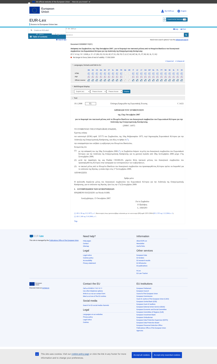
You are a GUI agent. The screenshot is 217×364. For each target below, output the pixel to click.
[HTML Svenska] (182, 73)
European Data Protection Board (148, 323)
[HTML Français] (121, 73)
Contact (86, 243)
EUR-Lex (37, 20)
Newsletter (140, 243)
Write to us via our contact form (94, 294)
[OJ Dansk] (101, 80)
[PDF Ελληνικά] (113, 76)
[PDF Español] (93, 76)
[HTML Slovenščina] (174, 73)
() (127, 140)
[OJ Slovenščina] (174, 80)
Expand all (170, 61)
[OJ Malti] (149, 80)
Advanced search (182, 40)
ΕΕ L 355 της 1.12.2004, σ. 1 (163, 213)
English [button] (183, 11)
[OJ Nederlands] (153, 80)
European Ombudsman (145, 317)
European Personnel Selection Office (149, 325)
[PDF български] (89, 76)
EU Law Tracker (142, 273)
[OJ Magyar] (145, 80)
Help (176, 29)
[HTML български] (89, 73)
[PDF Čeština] (97, 76)
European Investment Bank (146, 315)
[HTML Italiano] (133, 73)
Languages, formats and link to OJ (87, 65)
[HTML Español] (93, 73)
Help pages (87, 241)
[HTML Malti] (149, 73)
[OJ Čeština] (97, 80)
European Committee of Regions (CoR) (150, 312)
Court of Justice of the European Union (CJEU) (153, 299)
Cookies (86, 322)
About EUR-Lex (142, 241)
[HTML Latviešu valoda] (137, 73)
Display (126, 91)
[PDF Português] (162, 76)
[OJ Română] (166, 80)
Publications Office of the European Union (64, 240)
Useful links (141, 246)
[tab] (128, 65)
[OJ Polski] (157, 80)
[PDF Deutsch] (105, 76)
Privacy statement (89, 263)
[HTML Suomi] (178, 73)
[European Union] (35, 284)
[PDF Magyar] (145, 76)
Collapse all (180, 61)
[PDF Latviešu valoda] (137, 76)
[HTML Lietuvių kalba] (141, 73)
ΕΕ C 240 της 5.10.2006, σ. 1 (86, 216)
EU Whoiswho (141, 263)
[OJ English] (117, 80)
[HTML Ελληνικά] (113, 73)
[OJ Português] (162, 80)
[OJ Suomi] (178, 80)
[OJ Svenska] (182, 80)
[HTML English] (117, 73)
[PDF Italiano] (133, 76)
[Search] (186, 35)
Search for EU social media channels (96, 305)
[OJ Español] (93, 80)
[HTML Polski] (157, 73)
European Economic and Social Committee (152, 309)
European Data (142, 255)
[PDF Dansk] (101, 76)
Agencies (140, 331)
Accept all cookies (141, 355)
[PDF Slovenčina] (170, 76)
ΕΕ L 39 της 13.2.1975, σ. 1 (86, 213)
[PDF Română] (166, 76)
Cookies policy (88, 258)
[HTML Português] (162, 73)
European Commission (144, 296)
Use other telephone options (93, 291)
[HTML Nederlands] (153, 73)
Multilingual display (82, 86)
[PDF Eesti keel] (109, 76)
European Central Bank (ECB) (147, 301)
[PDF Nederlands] (153, 76)
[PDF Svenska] (182, 76)
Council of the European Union (147, 294)
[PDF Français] (121, 76)
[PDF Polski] (157, 76)
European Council (143, 291)
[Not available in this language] (125, 73)
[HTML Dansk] (101, 73)
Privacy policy (88, 317)
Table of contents (39, 37)
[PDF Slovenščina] (174, 76)
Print (184, 29)
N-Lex (139, 271)
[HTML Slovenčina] (170, 73)
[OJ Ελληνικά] (113, 80)
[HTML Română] (166, 73)
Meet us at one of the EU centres (94, 296)
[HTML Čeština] (97, 73)
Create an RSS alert (41, 30)
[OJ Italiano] (133, 80)
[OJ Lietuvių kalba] (141, 80)
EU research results (143, 260)
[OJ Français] (121, 80)
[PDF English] (117, 76)
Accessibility (87, 260)
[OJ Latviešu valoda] (137, 80)
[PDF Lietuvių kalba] (141, 76)
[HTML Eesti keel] (109, 73)
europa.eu (45, 288)
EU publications (142, 266)
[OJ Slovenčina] (170, 80)
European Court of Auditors (146, 304)
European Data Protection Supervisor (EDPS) (152, 320)
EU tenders (140, 258)
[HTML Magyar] (145, 73)
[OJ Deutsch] (105, 80)
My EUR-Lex (169, 11)
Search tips (62, 40)
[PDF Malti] (149, 76)
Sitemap (86, 246)
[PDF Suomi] (178, 76)
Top (75, 221)
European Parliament (144, 288)
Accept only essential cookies (167, 355)
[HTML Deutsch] (105, 73)
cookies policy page (80, 354)
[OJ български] (89, 80)
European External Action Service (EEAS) (151, 307)
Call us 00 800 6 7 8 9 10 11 (92, 288)
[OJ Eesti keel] (109, 80)
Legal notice (87, 255)
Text (75, 98)
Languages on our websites (93, 314)
